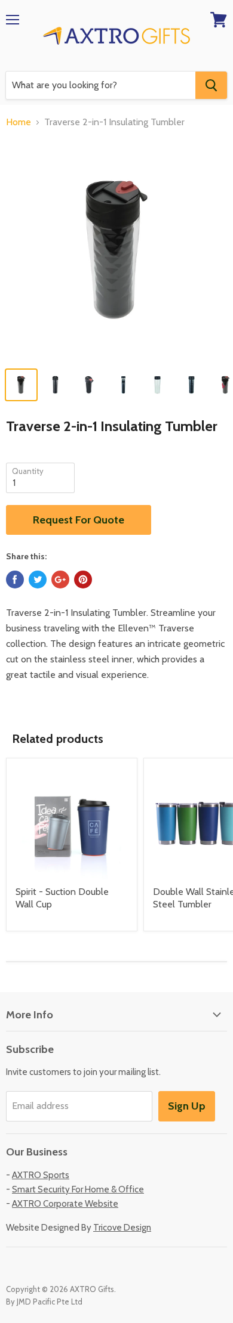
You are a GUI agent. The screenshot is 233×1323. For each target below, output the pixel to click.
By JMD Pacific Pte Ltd (44, 1301)
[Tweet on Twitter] (38, 579)
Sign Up (187, 1106)
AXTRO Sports (40, 1175)
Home (18, 122)
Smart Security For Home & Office (78, 1189)
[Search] (211, 85)
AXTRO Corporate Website (65, 1203)
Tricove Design (122, 1227)
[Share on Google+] (60, 579)
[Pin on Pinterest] (83, 579)
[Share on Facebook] (15, 579)
